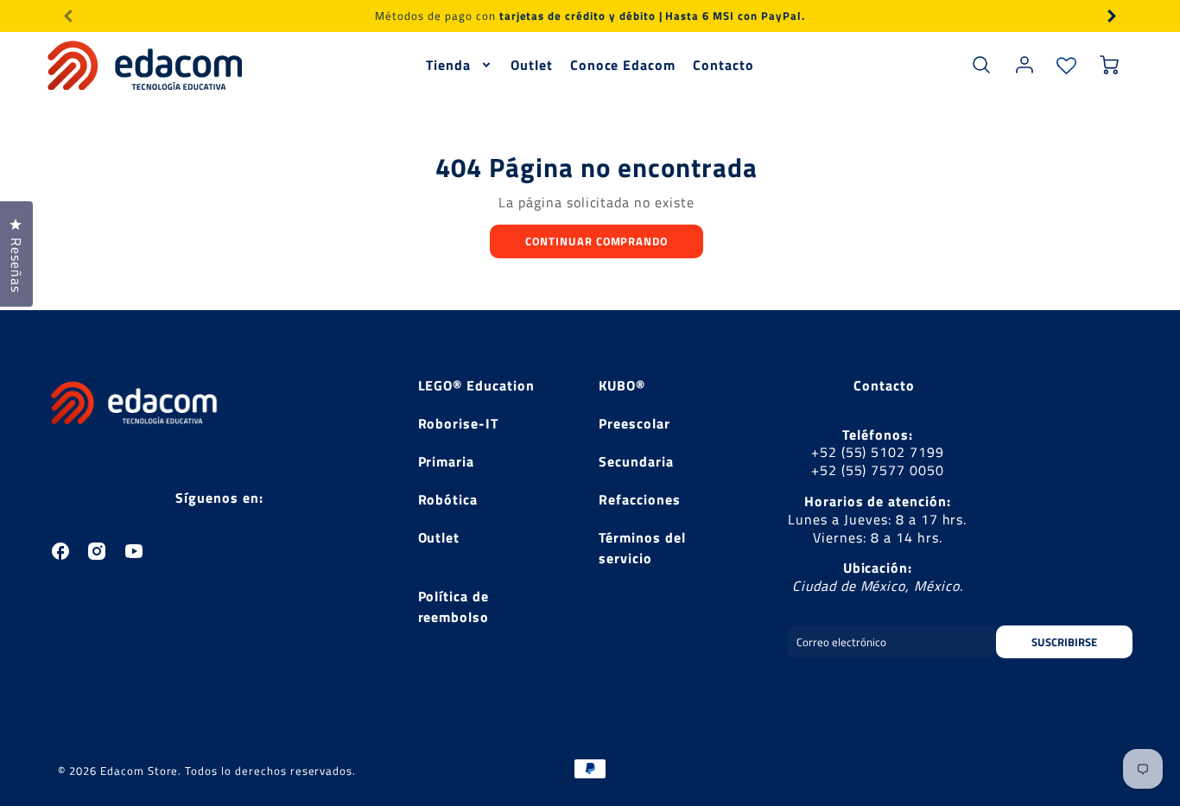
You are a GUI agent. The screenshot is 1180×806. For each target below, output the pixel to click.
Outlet (532, 65)
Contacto (723, 65)
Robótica (448, 499)
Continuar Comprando (596, 241)
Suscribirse (1064, 642)
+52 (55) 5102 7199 (877, 451)
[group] (590, 16)
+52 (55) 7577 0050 (877, 470)
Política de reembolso (454, 606)
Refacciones (640, 499)
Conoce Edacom (623, 65)
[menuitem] (459, 65)
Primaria (446, 461)
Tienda (448, 65)
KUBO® (622, 385)
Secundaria (636, 461)
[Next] (1110, 15)
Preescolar (634, 423)
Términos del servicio (642, 547)
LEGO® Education (476, 385)
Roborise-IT (458, 423)
